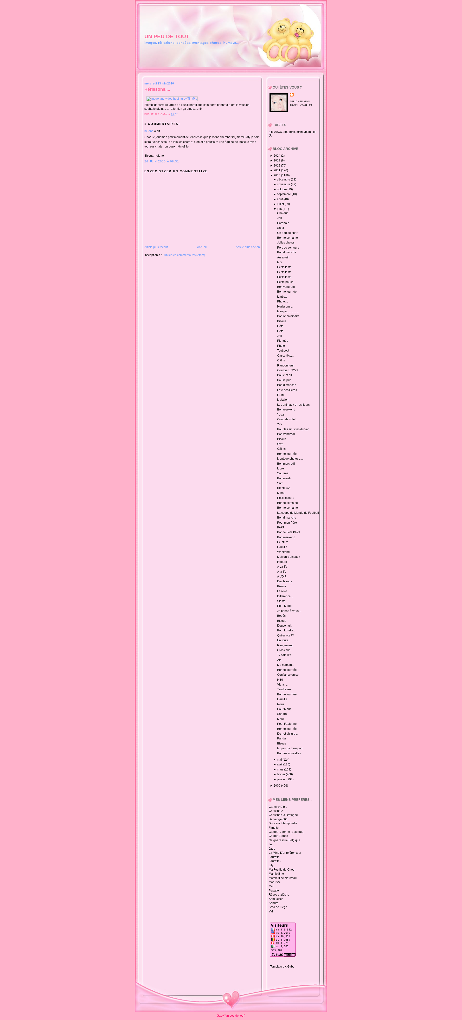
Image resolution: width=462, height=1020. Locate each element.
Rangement (285, 645)
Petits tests (284, 267)
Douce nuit (284, 625)
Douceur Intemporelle (283, 823)
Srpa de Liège (278, 907)
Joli (279, 218)
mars (280, 769)
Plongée (282, 340)
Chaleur (282, 213)
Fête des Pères (287, 390)
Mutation (283, 399)
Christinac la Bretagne (283, 815)
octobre (282, 189)
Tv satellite (284, 655)
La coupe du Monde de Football (298, 512)
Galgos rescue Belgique (284, 840)
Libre (280, 468)
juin (279, 209)
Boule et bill (285, 375)
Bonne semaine (287, 237)
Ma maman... (285, 665)
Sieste (281, 601)
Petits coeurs (285, 498)
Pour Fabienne (287, 723)
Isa (271, 844)
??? (279, 424)
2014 (277, 155)
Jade (272, 848)
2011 (277, 170)
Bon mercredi (286, 463)
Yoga (280, 414)
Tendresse (284, 689)
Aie (279, 660)
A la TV (281, 571)
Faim (280, 395)
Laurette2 (275, 861)
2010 (277, 175)
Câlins (281, 360)
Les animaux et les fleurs (293, 404)
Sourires (282, 473)
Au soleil (283, 257)
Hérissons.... (157, 89)
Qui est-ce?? (285, 635)
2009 (277, 785)
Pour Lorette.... (286, 630)
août (280, 199)
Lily (271, 865)
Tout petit (283, 350)
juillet (281, 204)
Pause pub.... (285, 380)
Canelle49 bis (278, 806)
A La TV (282, 566)
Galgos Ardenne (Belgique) (286, 832)
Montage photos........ (290, 458)
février (281, 774)
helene (149, 131)
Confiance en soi (288, 674)
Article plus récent (156, 247)
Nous (280, 704)
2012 (277, 165)
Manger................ (288, 311)
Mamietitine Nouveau (283, 878)
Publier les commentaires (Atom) (183, 255)
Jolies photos (286, 242)
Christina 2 (276, 811)
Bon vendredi (286, 287)
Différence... (285, 596)
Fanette (274, 827)
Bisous (281, 321)
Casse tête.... (285, 355)
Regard (282, 562)
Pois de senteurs (288, 247)
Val (271, 911)
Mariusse (275, 882)
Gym (280, 444)
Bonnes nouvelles (289, 753)
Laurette (274, 857)
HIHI (280, 679)
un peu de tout (166, 36)
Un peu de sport (287, 233)
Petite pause (285, 282)
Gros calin (283, 650)
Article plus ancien (248, 247)
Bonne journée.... (288, 670)
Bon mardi (284, 478)
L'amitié (282, 547)
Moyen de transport (289, 748)
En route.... (284, 640)
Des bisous (284, 581)
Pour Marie (284, 606)
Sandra (282, 714)
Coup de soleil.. (287, 419)
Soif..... (281, 483)
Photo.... (282, 301)
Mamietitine (276, 873)
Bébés (281, 615)
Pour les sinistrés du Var (293, 429)
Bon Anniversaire (288, 316)
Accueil (202, 247)
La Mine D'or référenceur (285, 852)
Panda (281, 738)
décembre (284, 179)
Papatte (274, 890)
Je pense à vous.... (289, 611)
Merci (280, 719)
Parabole (283, 223)
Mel (271, 886)
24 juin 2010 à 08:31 (161, 161)
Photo (281, 345)
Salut (280, 228)
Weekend (283, 552)
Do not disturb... (287, 733)
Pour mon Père (287, 522)
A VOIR (282, 576)
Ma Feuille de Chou (282, 869)
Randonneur (285, 365)
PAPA (280, 527)
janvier (282, 779)
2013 (277, 160)
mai (279, 759)
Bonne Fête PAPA (288, 532)
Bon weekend (286, 409)
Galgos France (278, 836)
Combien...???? (287, 370)
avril (280, 764)
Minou (281, 493)
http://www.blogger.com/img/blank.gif (292, 132)
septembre (284, 194)
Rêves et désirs (279, 894)
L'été (280, 326)
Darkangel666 (278, 819)
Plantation (283, 488)
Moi (279, 262)
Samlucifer (276, 899)
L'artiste (282, 296)
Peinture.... (284, 542)
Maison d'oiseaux (288, 556)
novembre (284, 184)
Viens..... (282, 684)
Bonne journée (287, 291)
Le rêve (282, 591)
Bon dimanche (286, 252)
